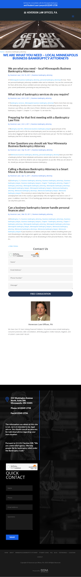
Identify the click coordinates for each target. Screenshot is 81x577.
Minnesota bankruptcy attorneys (26, 191)
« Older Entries (13, 246)
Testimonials (63, 552)
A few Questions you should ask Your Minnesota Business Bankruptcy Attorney (37, 145)
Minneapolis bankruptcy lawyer (18, 188)
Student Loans (44, 552)
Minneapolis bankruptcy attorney (34, 186)
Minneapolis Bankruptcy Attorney (26, 552)
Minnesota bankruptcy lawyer (48, 191)
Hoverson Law (15, 75)
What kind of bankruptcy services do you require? (38, 94)
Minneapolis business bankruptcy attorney (25, 80)
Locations (72, 552)
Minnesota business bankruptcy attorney (24, 155)
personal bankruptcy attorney (49, 155)
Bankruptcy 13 (15, 181)
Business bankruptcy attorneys (52, 181)
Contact (40, 557)
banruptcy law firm (17, 129)
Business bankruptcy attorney (42, 75)
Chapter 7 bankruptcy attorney (52, 183)
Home (2, 52)
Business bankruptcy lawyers (31, 183)
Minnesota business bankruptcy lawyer (37, 129)
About (12, 552)
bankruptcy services (17, 103)
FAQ (51, 552)
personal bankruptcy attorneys (50, 80)
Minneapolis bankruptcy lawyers (41, 188)
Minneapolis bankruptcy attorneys (58, 186)
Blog (55, 552)
